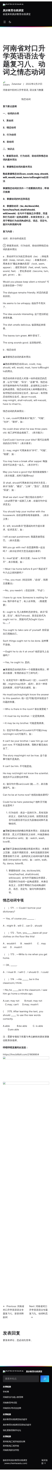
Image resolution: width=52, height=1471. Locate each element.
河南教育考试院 (10, 1402)
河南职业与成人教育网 (13, 1397)
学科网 (6, 1391)
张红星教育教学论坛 (12, 1430)
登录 (28, 1340)
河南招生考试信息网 (12, 1408)
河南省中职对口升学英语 (15, 89)
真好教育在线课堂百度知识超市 (17, 1424)
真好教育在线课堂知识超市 (15, 1419)
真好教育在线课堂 (13, 10)
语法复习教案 (36, 89)
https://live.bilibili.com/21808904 (21, 1054)
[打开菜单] (4, 22)
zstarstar (16, 83)
